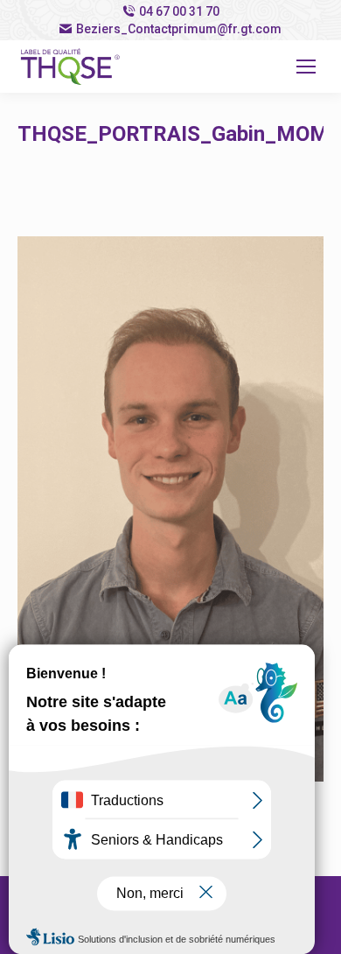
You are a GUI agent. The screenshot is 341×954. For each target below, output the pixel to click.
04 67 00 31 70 (179, 11)
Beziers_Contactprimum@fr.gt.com (179, 29)
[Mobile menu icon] (306, 66)
